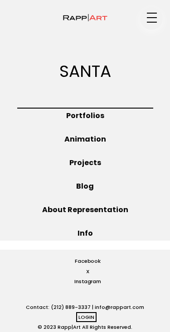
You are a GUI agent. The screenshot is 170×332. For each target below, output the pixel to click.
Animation (85, 139)
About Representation (85, 209)
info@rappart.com (119, 307)
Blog (85, 186)
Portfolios (85, 115)
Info (85, 233)
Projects (85, 162)
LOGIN (86, 317)
